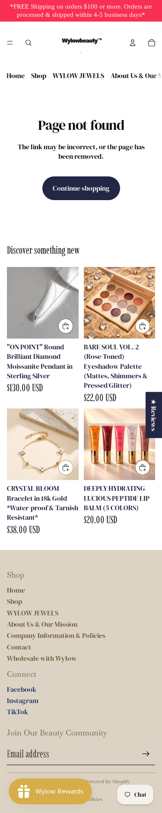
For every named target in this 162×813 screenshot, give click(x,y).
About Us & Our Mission (42, 624)
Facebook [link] (21, 689)
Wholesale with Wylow (42, 658)
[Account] (132, 42)
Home (15, 75)
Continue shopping (81, 188)
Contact (19, 647)
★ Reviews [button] (154, 415)
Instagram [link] (22, 700)
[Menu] (10, 43)
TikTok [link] (17, 711)
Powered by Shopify (107, 781)
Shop (38, 75)
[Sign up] (146, 754)
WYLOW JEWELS (78, 75)
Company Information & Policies (56, 635)
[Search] (28, 42)
